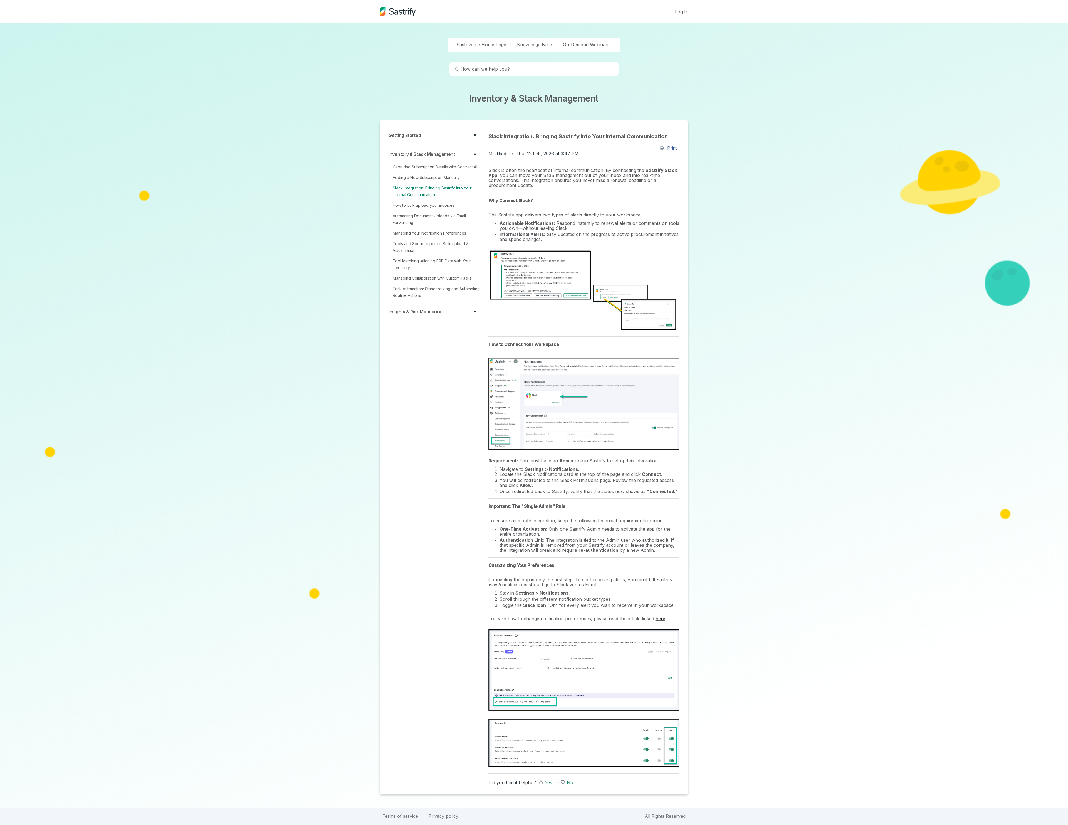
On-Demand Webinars (586, 44)
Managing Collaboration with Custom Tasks (432, 278)
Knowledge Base (534, 44)
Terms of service (400, 816)
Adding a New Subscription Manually (426, 177)
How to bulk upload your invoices (423, 205)
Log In (681, 11)
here (660, 618)
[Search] (454, 70)
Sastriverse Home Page (481, 44)
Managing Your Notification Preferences (429, 233)
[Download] (523, 349)
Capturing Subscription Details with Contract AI (435, 166)
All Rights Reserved (665, 816)
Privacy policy (443, 816)
